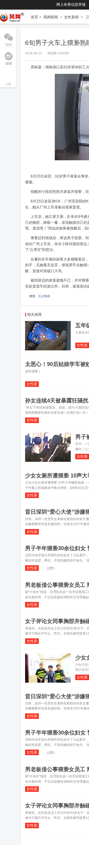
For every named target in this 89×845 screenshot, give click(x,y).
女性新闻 (71, 17)
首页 (34, 17)
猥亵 (32, 296)
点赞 (8, 78)
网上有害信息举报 (71, 4)
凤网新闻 (50, 17)
